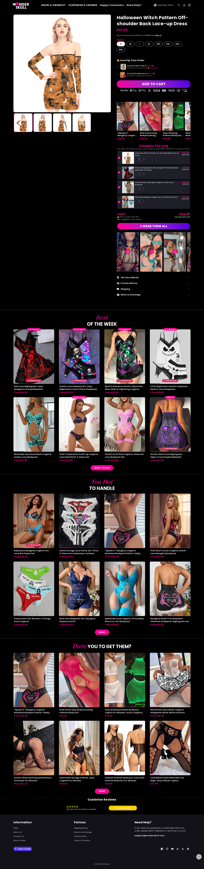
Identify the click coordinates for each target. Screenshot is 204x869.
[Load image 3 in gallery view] (62, 122)
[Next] (187, 251)
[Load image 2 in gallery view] (43, 122)
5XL (121, 49)
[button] (179, 5)
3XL (168, 44)
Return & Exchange (83, 832)
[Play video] (127, 251)
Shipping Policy (81, 828)
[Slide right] (187, 116)
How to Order (19, 840)
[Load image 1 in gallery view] (23, 122)
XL (149, 44)
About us (17, 832)
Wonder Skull (105, 864)
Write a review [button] (123, 808)
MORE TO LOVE (102, 467)
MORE (102, 632)
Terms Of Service (82, 840)
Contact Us (18, 836)
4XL (177, 44)
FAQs (15, 828)
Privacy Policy (80, 836)
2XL (159, 44)
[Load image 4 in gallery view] (81, 122)
